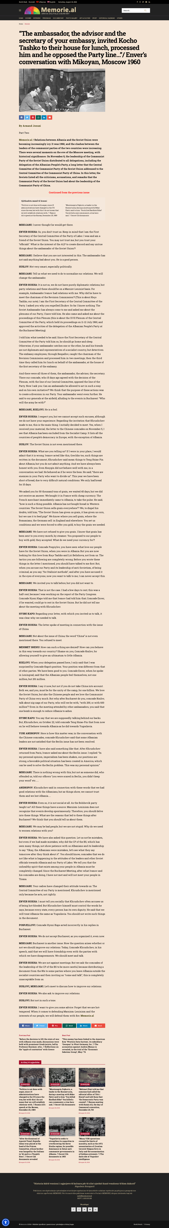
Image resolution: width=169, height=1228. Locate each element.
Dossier (28, 18)
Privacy (147, 1224)
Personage (47, 18)
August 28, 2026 (55, 1108)
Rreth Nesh (23, 2)
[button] (5, 1222)
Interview (36, 18)
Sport (94, 18)
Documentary (58, 18)
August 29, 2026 (25, 1113)
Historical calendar (107, 18)
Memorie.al (24, 1224)
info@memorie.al (84, 1196)
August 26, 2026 (85, 1162)
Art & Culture (85, 18)
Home (21, 18)
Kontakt (32, 2)
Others (119, 18)
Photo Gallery (71, 18)
